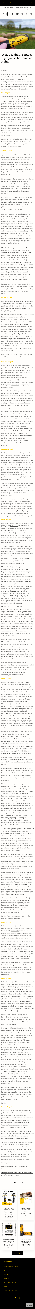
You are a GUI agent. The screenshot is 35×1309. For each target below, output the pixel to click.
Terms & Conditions (10, 1282)
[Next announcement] (32, 3)
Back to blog (19, 1182)
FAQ (5, 1270)
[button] (4, 14)
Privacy (6, 1286)
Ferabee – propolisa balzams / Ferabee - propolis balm (26, 1241)
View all (17, 1253)
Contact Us (7, 1274)
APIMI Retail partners (11, 1290)
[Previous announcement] (3, 3)
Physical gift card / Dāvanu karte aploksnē (26, 1210)
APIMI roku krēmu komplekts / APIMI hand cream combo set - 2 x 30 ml (9, 1210)
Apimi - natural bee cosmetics (14, 1305)
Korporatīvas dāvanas (11, 1266)
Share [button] (5, 70)
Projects (6, 1278)
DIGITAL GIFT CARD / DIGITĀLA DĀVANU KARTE (9, 1241)
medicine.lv (15, 385)
